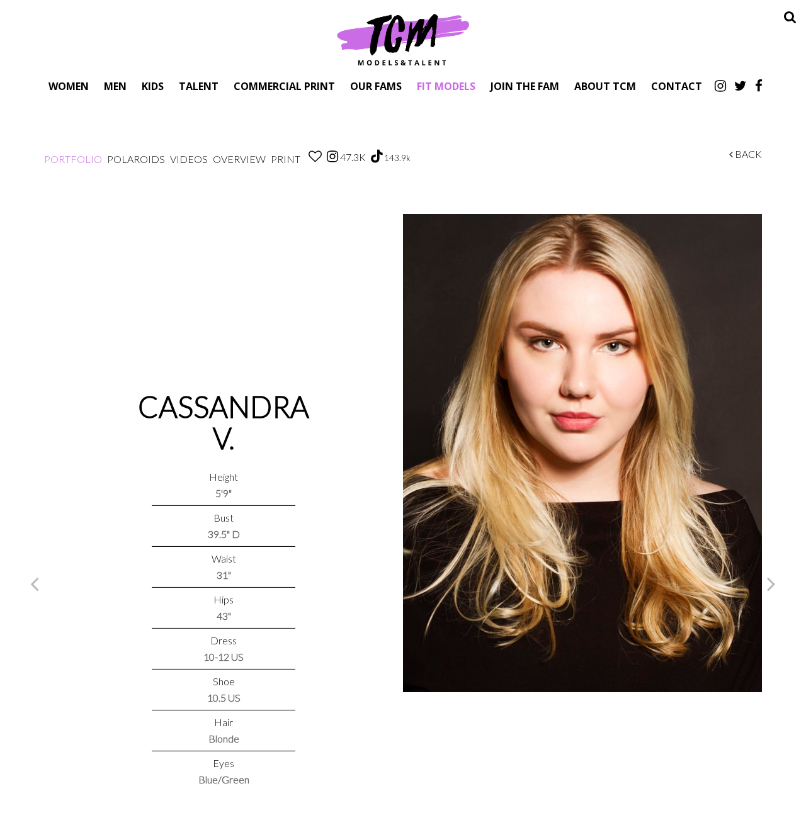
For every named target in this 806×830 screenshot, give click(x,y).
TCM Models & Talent (403, 39)
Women (68, 86)
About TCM (605, 86)
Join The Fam (525, 86)
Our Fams (376, 86)
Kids (153, 86)
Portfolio (73, 159)
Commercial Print (284, 86)
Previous (34, 583)
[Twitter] (740, 85)
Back (747, 154)
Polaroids (136, 159)
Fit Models (446, 86)
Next (771, 583)
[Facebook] (759, 85)
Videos (189, 159)
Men (115, 86)
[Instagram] (720, 85)
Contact (676, 86)
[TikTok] (376, 157)
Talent (199, 86)
